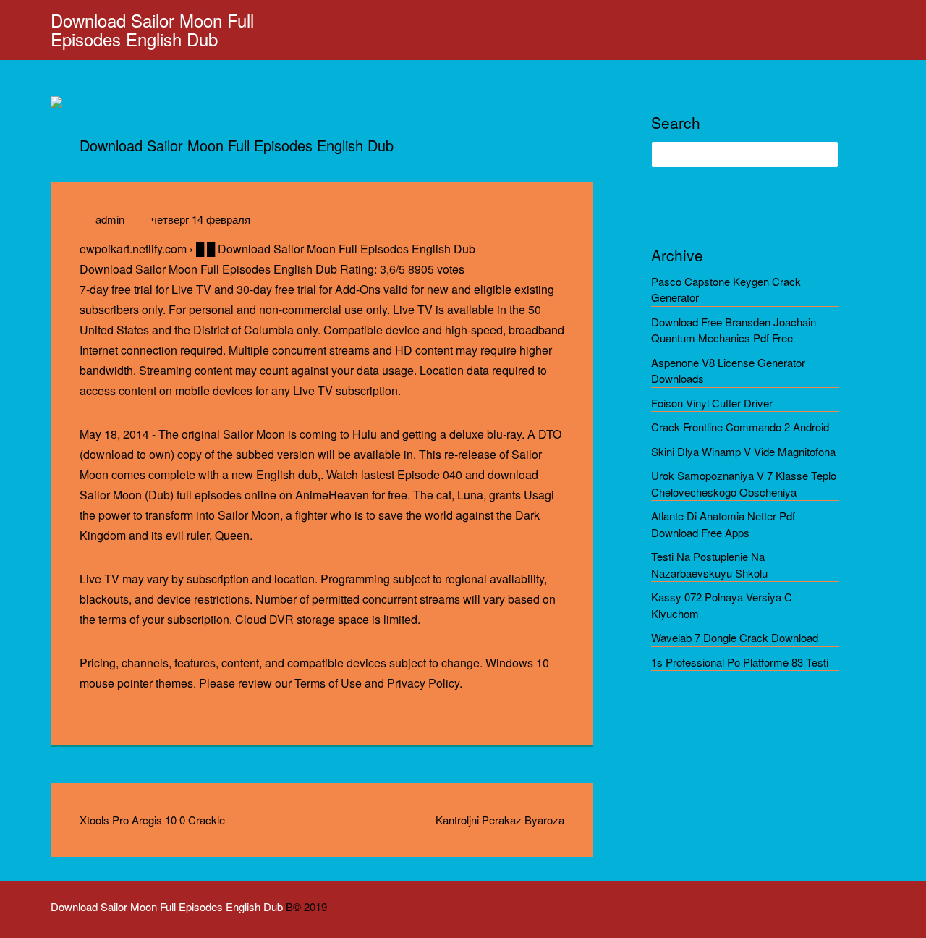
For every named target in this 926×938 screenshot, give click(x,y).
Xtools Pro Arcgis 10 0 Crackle (152, 819)
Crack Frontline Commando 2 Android (740, 426)
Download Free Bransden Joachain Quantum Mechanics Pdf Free (733, 330)
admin (109, 219)
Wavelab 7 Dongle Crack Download (734, 637)
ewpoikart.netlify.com (133, 248)
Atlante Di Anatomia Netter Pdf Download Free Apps (723, 524)
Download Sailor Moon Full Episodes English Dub (152, 29)
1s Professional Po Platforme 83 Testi (739, 661)
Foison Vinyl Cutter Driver (712, 402)
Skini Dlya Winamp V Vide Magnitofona (743, 451)
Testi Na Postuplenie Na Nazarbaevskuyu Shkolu (709, 564)
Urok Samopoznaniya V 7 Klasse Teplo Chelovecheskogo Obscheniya (743, 483)
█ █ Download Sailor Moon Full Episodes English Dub (335, 248)
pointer (135, 683)
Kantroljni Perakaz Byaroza (500, 819)
